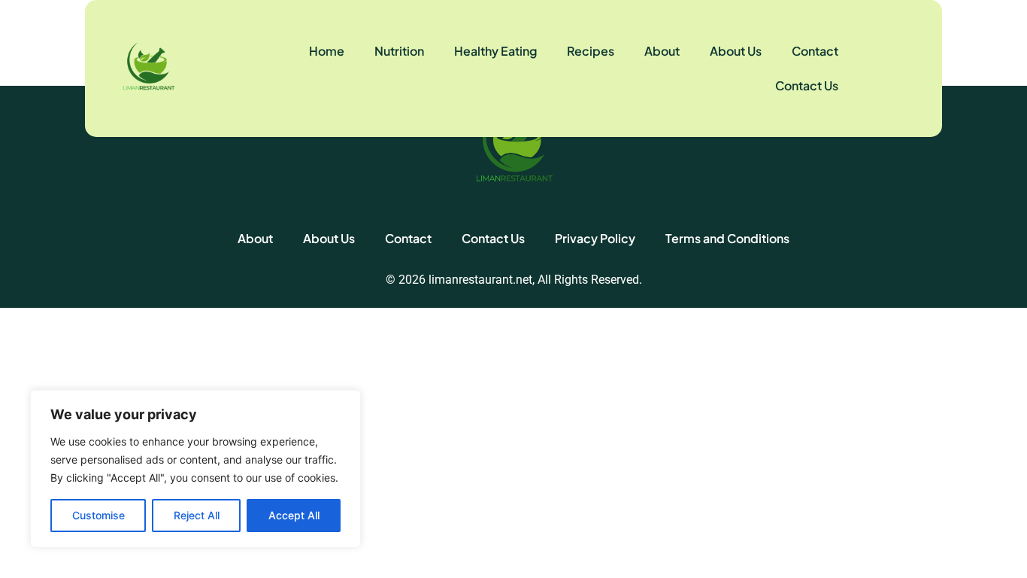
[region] (195, 469)
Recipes (590, 51)
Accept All (294, 515)
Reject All (197, 515)
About (662, 51)
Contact (815, 51)
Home (326, 51)
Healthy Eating (495, 51)
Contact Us (806, 85)
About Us (736, 51)
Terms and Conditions (727, 238)
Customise (98, 515)
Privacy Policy (595, 238)
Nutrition (399, 51)
